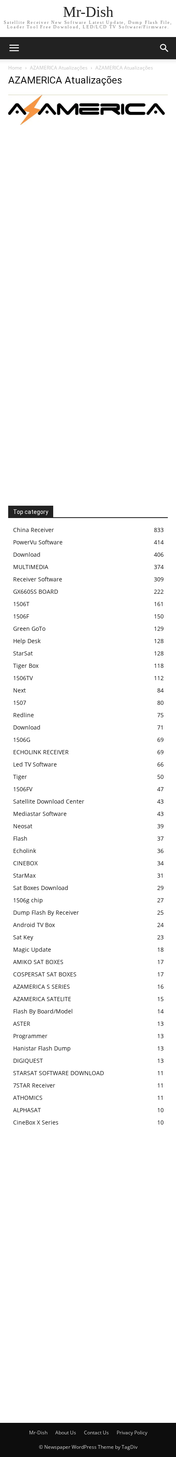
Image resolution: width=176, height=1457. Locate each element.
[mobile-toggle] (14, 48)
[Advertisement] (88, 218)
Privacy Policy (132, 1432)
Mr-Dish (38, 1432)
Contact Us (96, 1432)
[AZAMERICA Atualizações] (88, 122)
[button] (164, 48)
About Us (65, 1432)
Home (15, 67)
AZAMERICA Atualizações (59, 67)
